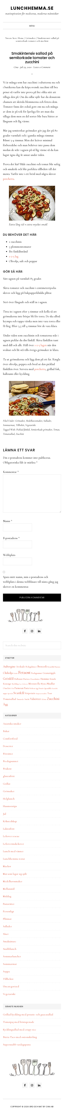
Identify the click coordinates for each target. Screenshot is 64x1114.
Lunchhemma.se (32, 8)
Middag (7, 896)
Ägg (5, 704)
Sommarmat (9, 425)
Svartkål (18, 693)
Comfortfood (10, 738)
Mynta (43, 684)
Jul (4, 813)
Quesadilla (47, 688)
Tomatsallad (9, 433)
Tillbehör (20, 425)
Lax (20, 684)
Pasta (26, 688)
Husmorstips (10, 806)
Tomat (56, 429)
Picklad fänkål (23, 429)
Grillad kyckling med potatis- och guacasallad (28, 1014)
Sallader (47, 420)
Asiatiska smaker (12, 723)
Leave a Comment (41, 67)
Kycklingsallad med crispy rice (19, 1029)
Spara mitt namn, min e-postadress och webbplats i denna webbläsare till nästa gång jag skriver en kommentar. (30, 582)
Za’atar (44, 699)
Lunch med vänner (13, 851)
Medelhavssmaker (34, 420)
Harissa (26, 679)
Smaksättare (9, 941)
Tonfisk (26, 699)
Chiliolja (8, 673)
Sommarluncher (12, 956)
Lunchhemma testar (14, 858)
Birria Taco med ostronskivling (20, 1037)
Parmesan (18, 688)
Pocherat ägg (33, 688)
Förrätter (8, 753)
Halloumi (18, 679)
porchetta (8, 179)
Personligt (8, 911)
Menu (32, 25)
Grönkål (8, 679)
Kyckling (15, 684)
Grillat (6, 783)
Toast (49, 693)
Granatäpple (49, 673)
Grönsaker (20, 420)
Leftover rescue (11, 836)
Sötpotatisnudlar (41, 693)
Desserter (8, 746)
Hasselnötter (35, 679)
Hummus (44, 678)
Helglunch (9, 798)
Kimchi (53, 679)
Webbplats (9, 555)
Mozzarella (34, 683)
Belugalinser (31, 666)
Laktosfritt (8, 828)
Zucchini (20, 433)
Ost (12, 688)
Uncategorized (11, 986)
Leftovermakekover (13, 843)
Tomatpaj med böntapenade (18, 1022)
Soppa (6, 971)
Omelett (7, 688)
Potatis (41, 688)
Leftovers (25, 684)
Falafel (15, 673)
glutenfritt (9, 776)
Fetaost (24, 672)
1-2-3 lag (13, 256)
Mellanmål (9, 888)
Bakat (6, 731)
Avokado (20, 666)
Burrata (57, 667)
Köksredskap (10, 821)
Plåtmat (7, 918)
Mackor (7, 866)
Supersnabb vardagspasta (17, 1044)
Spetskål (10, 693)
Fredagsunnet (36, 673)
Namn (7, 521)
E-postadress (11, 538)
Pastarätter (8, 904)
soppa (5, 693)
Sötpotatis (30, 693)
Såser (6, 934)
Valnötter (35, 699)
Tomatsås (20, 699)
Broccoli (42, 666)
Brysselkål (50, 667)
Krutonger (7, 684)
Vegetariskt (30, 425)
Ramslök (55, 688)
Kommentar (11, 472)
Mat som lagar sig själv (15, 873)
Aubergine (9, 666)
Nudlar (51, 683)
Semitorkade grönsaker (41, 429)
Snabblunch (9, 949)
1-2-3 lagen (41, 345)
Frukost (7, 768)
